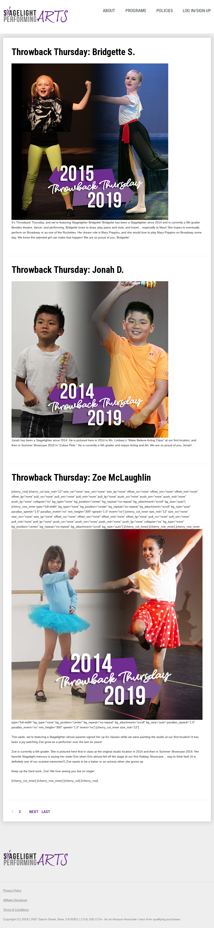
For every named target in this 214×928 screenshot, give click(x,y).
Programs (135, 10)
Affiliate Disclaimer (15, 900)
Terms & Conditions (16, 909)
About (109, 10)
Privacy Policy (12, 890)
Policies (164, 10)
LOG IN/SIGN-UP (197, 10)
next (33, 811)
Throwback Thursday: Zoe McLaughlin (81, 477)
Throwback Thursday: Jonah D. (67, 269)
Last (46, 812)
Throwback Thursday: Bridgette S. (73, 52)
